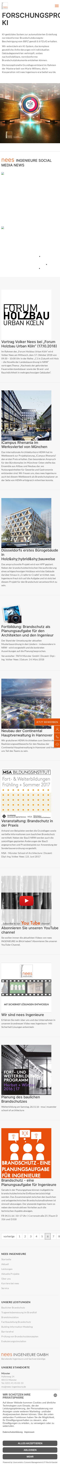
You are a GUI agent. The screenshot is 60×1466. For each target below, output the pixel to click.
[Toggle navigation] (57, 6)
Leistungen (6, 1269)
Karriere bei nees (10, 1283)
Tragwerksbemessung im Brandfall (19, 1312)
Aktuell (5, 1264)
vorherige (9, 1236)
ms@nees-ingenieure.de (13, 1386)
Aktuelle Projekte (10, 1274)
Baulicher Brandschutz (13, 1307)
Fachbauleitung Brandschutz (16, 1322)
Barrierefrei (7, 1331)
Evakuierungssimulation (13, 1341)
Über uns (6, 1278)
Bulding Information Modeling (17, 1326)
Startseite (6, 1259)
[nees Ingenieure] (4, 6)
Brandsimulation (10, 1317)
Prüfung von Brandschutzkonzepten (19, 1336)
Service (5, 1288)
